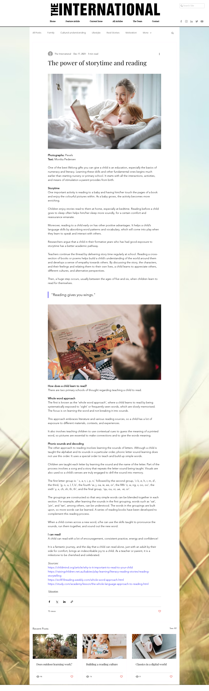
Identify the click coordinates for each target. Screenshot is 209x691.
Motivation (131, 32)
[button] (172, 33)
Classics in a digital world (151, 664)
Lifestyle (96, 32)
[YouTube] (202, 21)
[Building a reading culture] (104, 646)
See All (173, 628)
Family (50, 32)
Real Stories (113, 32)
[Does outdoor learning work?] (55, 646)
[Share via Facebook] (49, 601)
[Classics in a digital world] (154, 646)
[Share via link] (71, 601)
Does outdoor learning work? (54, 664)
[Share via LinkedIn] (64, 601)
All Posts (37, 32)
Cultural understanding (73, 32)
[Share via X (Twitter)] (56, 601)
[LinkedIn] (191, 21)
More (145, 32)
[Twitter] (196, 21)
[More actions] (159, 54)
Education (53, 591)
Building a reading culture (102, 664)
